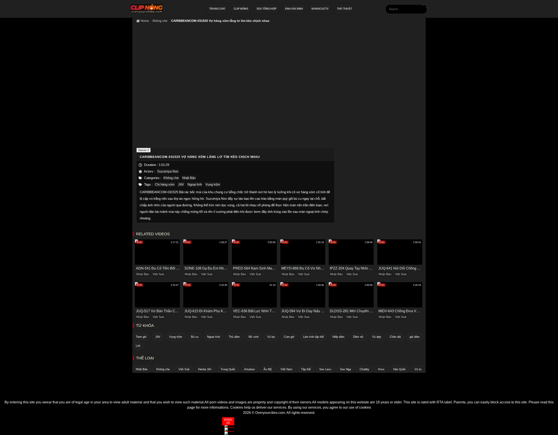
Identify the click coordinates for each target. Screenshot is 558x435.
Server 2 (143, 150)
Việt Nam (286, 369)
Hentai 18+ (205, 369)
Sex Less (325, 369)
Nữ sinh (253, 336)
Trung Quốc (228, 369)
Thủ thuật (344, 8)
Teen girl (141, 336)
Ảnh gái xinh (294, 8)
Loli (138, 345)
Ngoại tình (194, 184)
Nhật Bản (189, 178)
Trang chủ (217, 8)
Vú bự (271, 336)
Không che (160, 20)
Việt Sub (158, 274)
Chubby (364, 369)
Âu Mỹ (268, 369)
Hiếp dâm (338, 336)
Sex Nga (345, 369)
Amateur (249, 369)
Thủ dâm (234, 336)
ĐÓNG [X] (228, 421)
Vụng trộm (212, 184)
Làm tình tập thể (313, 336)
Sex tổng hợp (266, 8)
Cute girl (289, 336)
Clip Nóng (241, 8)
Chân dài (395, 336)
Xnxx (381, 369)
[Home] (279, 392)
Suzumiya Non (167, 171)
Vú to (418, 369)
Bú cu (194, 336)
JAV (181, 184)
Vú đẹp (376, 336)
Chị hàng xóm (165, 184)
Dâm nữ (358, 336)
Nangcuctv (319, 8)
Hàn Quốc (399, 369)
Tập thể (306, 369)
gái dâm (415, 336)
